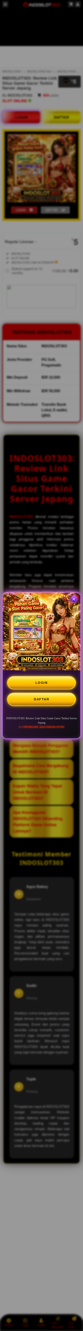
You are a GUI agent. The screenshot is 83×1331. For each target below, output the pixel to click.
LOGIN (42, 682)
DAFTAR (41, 699)
